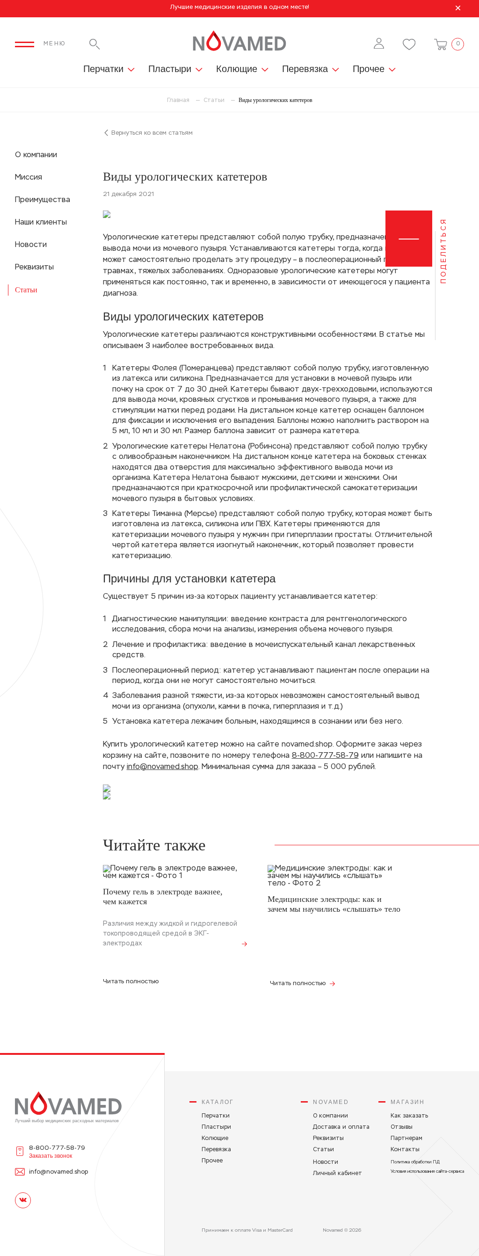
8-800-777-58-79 (325, 756)
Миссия (28, 178)
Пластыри (169, 69)
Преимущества (42, 200)
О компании (36, 155)
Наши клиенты (41, 222)
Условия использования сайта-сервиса (427, 1171)
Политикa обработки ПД (415, 1162)
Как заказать (409, 1116)
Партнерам (406, 1138)
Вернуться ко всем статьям (151, 133)
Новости (31, 245)
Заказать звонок (50, 1156)
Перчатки (103, 69)
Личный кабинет (337, 1173)
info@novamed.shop (162, 767)
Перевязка (305, 69)
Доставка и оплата (341, 1127)
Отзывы (402, 1127)
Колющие (236, 69)
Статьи (26, 290)
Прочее (369, 69)
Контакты (405, 1150)
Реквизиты (34, 267)
